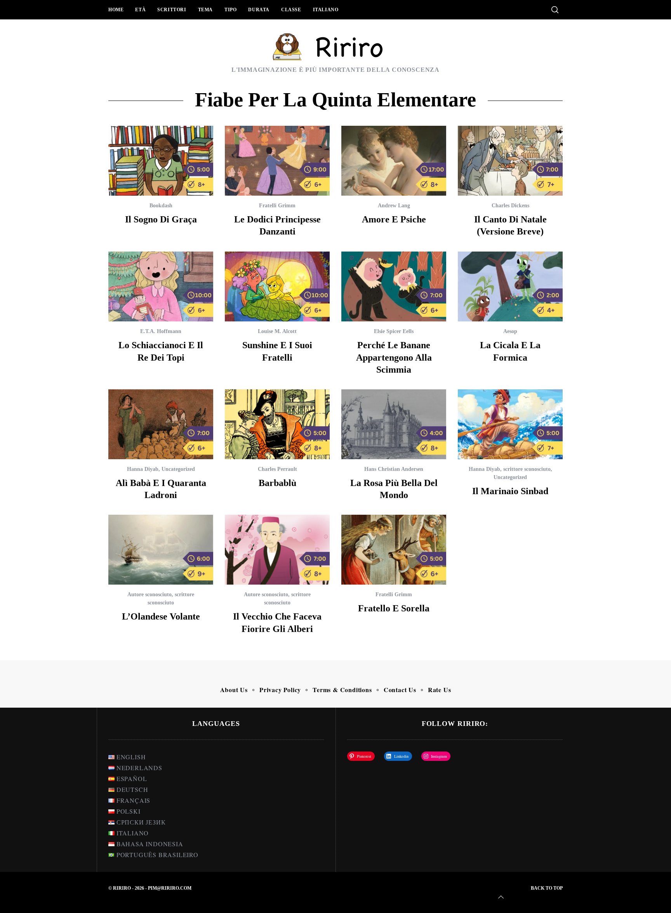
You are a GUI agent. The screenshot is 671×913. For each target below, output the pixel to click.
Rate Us (439, 689)
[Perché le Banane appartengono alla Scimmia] (393, 286)
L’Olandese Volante (161, 616)
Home (115, 9)
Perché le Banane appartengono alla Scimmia (394, 357)
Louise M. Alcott (277, 331)
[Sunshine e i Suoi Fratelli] (277, 286)
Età (140, 9)
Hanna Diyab (142, 469)
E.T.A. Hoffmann (160, 331)
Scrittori (171, 9)
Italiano (326, 9)
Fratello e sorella (393, 608)
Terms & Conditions (342, 689)
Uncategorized (178, 469)
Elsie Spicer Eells (394, 331)
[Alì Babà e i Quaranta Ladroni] (160, 424)
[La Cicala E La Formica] (510, 286)
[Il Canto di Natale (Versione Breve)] (510, 161)
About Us (234, 689)
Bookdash (160, 205)
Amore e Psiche (394, 219)
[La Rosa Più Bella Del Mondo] (393, 424)
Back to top (547, 888)
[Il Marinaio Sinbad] (510, 424)
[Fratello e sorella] (393, 550)
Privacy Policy (280, 689)
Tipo (230, 9)
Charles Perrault (277, 469)
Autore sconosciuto (149, 594)
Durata (258, 9)
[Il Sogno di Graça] (160, 161)
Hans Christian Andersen (393, 469)
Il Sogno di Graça (161, 219)
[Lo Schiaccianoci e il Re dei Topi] (160, 286)
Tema (205, 9)
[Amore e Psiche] (393, 161)
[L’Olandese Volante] (160, 550)
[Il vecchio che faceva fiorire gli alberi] (277, 550)
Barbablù (277, 483)
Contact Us (400, 689)
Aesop (510, 331)
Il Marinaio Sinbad (510, 491)
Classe (291, 9)
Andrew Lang (394, 205)
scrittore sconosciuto (527, 469)
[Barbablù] (277, 424)
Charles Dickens (510, 205)
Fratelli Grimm (277, 205)
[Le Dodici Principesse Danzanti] (277, 161)
